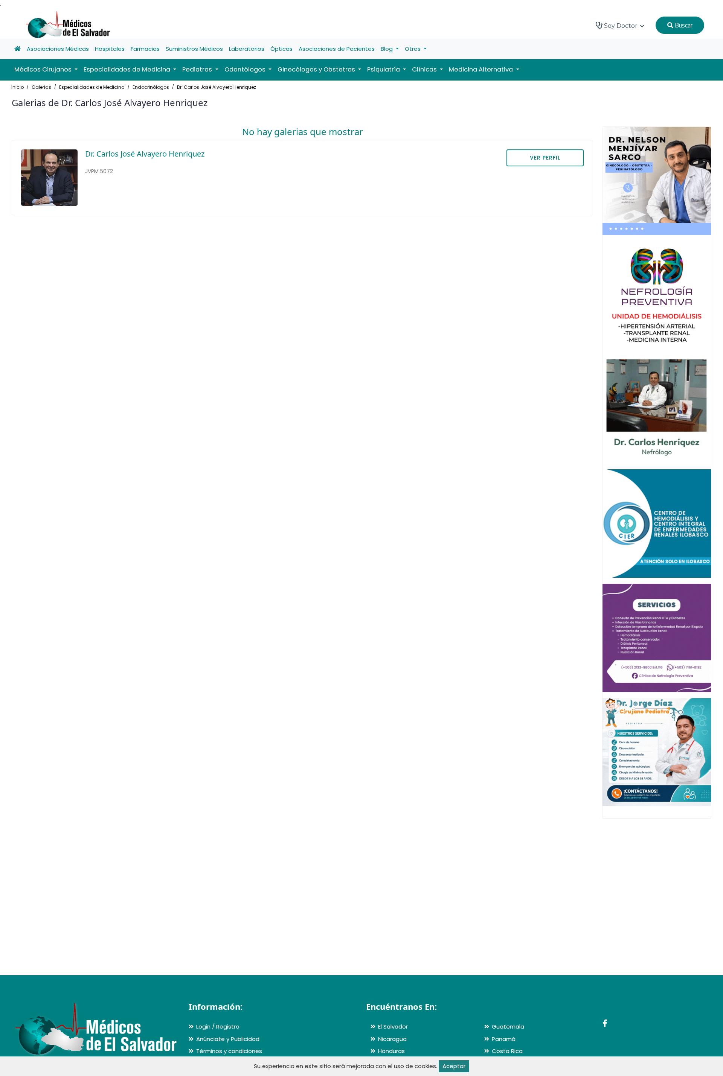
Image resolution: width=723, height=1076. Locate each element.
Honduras (391, 1051)
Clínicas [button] (425, 69)
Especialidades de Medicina (92, 87)
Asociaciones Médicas (58, 49)
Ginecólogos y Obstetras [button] (317, 69)
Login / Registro (217, 1026)
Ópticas (281, 49)
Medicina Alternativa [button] (481, 69)
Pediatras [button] (198, 69)
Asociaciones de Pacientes (337, 49)
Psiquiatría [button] (384, 69)
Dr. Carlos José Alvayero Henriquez (216, 87)
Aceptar (453, 1066)
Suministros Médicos (194, 49)
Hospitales (110, 49)
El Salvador (393, 1026)
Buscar (682, 25)
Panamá (504, 1039)
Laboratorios (246, 49)
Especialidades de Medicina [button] (128, 69)
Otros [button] (413, 49)
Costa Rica (507, 1051)
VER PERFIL (545, 157)
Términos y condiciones (229, 1051)
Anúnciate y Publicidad (227, 1039)
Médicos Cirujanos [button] (43, 69)
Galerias (41, 87)
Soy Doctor (620, 25)
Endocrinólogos (151, 87)
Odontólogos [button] (245, 69)
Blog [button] (387, 49)
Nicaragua (392, 1039)
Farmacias (145, 49)
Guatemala (508, 1026)
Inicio (17, 87)
